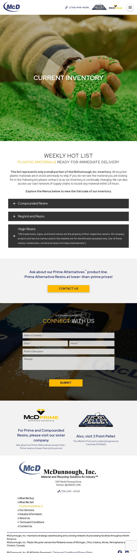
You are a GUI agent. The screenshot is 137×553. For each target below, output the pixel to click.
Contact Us (25, 526)
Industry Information (30, 514)
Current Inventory (30, 506)
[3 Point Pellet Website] (99, 7)
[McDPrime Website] (116, 7)
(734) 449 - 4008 (70, 491)
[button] (130, 7)
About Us (24, 518)
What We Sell (26, 502)
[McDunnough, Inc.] (11, 7)
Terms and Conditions (31, 522)
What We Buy (26, 498)
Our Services (26, 510)
